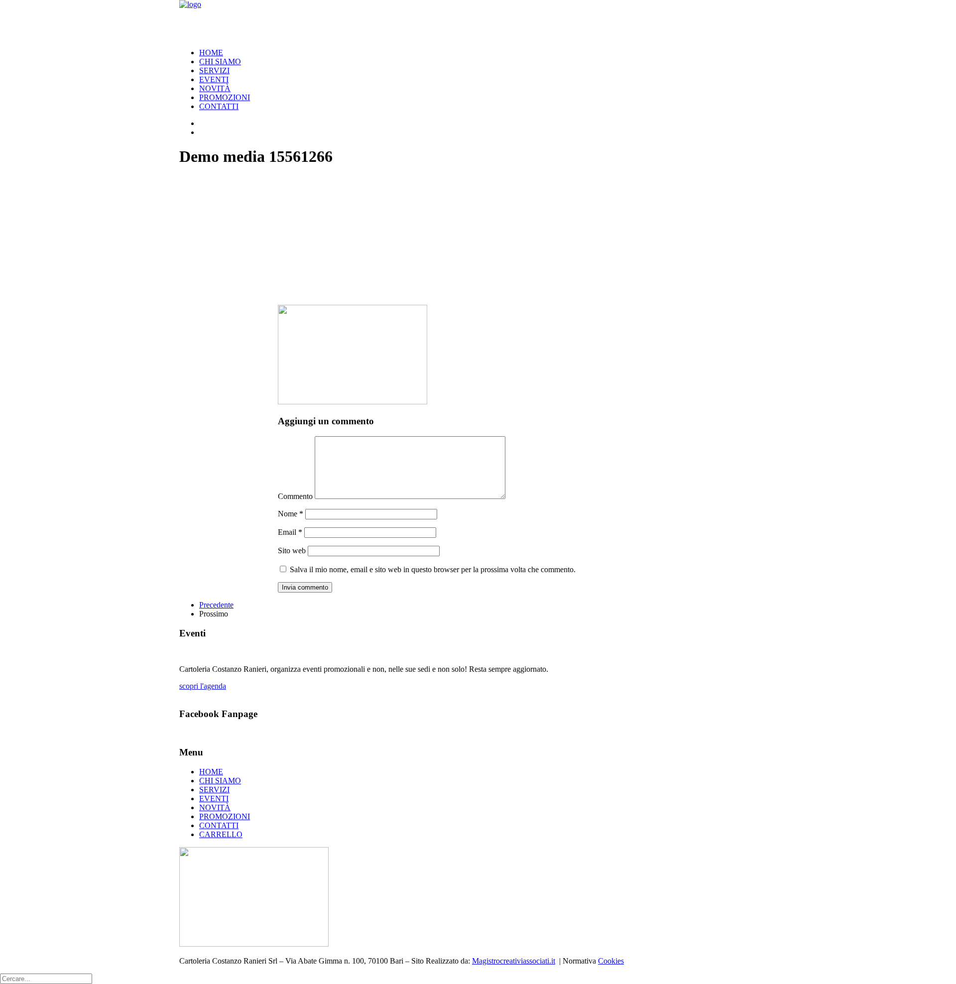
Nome (290, 513)
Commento (295, 496)
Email (290, 532)
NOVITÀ (215, 88)
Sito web (292, 550)
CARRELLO (220, 834)
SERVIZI (214, 70)
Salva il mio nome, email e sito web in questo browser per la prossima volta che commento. (433, 569)
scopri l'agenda (202, 686)
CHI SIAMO (220, 61)
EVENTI (214, 79)
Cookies (611, 961)
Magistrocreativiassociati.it (513, 961)
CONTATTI (219, 106)
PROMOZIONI (224, 97)
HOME (211, 52)
